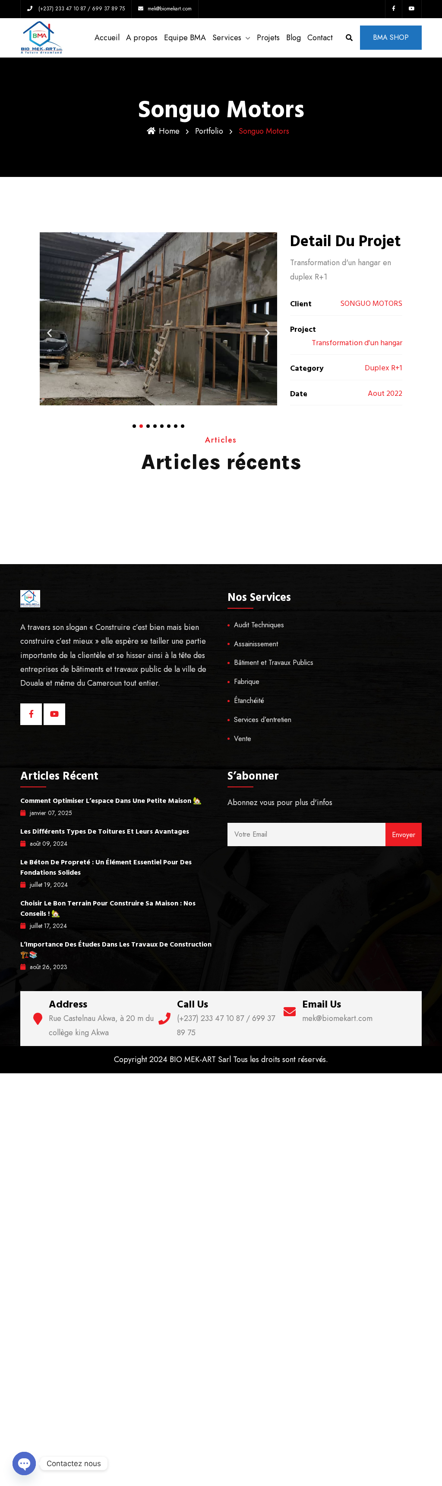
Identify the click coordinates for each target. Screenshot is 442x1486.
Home (169, 131)
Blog (293, 37)
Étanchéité (249, 701)
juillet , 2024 (49, 884)
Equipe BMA (185, 37)
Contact (320, 37)
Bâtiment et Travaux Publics (273, 663)
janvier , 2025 (51, 813)
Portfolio (209, 131)
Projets (268, 37)
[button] (134, 426)
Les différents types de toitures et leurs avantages (104, 831)
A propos (142, 37)
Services (226, 37)
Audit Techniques (259, 625)
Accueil (107, 37)
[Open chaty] (24, 1463)
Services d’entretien (262, 720)
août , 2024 (48, 843)
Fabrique (246, 682)
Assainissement (256, 644)
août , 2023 (48, 967)
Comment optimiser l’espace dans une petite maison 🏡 (111, 801)
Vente (242, 739)
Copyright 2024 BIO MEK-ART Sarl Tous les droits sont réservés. (221, 1059)
